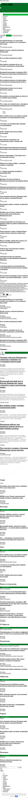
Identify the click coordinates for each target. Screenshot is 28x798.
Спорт (4, 17)
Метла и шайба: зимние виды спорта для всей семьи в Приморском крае (13, 241)
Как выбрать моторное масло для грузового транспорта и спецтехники (12, 65)
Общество (2, 681)
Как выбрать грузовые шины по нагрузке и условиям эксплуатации (13, 96)
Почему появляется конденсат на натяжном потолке (11, 760)
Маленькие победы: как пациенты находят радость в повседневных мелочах (11, 426)
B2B (4, 28)
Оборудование (6, 29)
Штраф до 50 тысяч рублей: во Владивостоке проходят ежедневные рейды (14, 180)
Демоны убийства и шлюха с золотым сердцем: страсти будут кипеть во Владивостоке (12, 515)
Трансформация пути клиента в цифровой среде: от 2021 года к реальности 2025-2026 (14, 632)
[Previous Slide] (1, 353)
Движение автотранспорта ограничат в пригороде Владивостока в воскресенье (13, 187)
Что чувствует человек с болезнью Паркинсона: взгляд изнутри (14, 449)
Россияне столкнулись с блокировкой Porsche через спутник (12, 705)
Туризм (5, 23)
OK (16, 796)
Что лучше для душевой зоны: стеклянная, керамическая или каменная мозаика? (14, 104)
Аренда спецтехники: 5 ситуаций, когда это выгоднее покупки (13, 156)
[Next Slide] (4, 353)
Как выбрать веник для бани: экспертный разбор (12, 406)
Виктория (2, 324)
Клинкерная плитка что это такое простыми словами (11, 88)
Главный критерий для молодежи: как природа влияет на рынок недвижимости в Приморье (14, 223)
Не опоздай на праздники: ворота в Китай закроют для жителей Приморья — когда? (14, 276)
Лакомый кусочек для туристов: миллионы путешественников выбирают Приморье (13, 258)
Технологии (16, 645)
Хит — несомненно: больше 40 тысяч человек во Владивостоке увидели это (12, 538)
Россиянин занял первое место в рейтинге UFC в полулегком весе (13, 486)
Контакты (5, 32)
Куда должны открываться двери (11, 58)
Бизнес (10, 629)
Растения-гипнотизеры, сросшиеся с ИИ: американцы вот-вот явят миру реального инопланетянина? (14, 603)
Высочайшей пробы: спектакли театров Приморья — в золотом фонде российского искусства (14, 527)
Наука (4, 18)
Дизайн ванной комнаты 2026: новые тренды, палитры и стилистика (12, 659)
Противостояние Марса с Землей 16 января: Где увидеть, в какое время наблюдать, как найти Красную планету (13, 615)
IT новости (5, 629)
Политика (2, 757)
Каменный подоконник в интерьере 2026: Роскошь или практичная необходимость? (13, 73)
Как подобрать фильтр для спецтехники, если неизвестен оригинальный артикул (13, 81)
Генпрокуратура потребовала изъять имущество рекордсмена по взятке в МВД (13, 685)
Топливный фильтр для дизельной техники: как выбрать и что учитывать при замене (13, 42)
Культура (5, 16)
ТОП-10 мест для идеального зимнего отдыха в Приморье (12, 249)
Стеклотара (6, 31)
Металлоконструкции (11, 562)
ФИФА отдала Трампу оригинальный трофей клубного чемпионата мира (12, 497)
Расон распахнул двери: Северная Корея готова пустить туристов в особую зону (13, 232)
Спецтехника (3, 296)
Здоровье (5, 20)
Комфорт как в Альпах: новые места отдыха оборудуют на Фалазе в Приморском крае (12, 213)
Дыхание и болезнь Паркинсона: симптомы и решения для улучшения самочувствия (13, 359)
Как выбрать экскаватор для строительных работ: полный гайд (11, 140)
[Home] (3, 14)
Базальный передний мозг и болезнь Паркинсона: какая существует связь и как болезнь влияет (13, 384)
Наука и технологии (5, 588)
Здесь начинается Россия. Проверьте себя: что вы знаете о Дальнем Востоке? (13, 197)
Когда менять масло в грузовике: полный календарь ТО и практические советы (13, 116)
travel (4, 112)
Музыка (5, 25)
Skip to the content (4, 0)
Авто (4, 21)
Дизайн (5, 24)
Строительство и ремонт (10, 318)
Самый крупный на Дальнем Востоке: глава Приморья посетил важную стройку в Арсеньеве (13, 267)
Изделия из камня (4, 337)
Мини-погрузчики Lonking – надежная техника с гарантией (12, 164)
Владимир (2, 305)
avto (4, 111)
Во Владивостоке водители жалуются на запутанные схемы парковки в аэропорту (13, 148)
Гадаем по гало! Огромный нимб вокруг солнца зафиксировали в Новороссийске (13, 592)
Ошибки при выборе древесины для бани (13, 669)
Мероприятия (6, 27)
